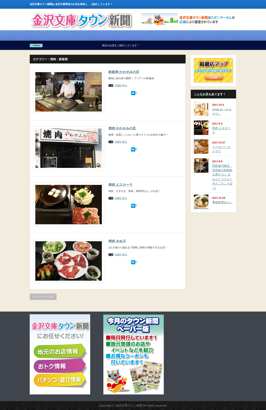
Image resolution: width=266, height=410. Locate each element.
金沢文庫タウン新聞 (129, 405)
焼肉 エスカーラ (120, 184)
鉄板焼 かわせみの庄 (123, 72)
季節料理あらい (222, 202)
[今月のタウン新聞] (133, 393)
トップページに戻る (43, 296)
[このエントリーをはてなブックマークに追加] (133, 94)
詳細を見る (121, 85)
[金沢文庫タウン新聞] (81, 29)
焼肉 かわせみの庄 (122, 128)
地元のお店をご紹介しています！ (109, 45)
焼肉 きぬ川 (117, 241)
